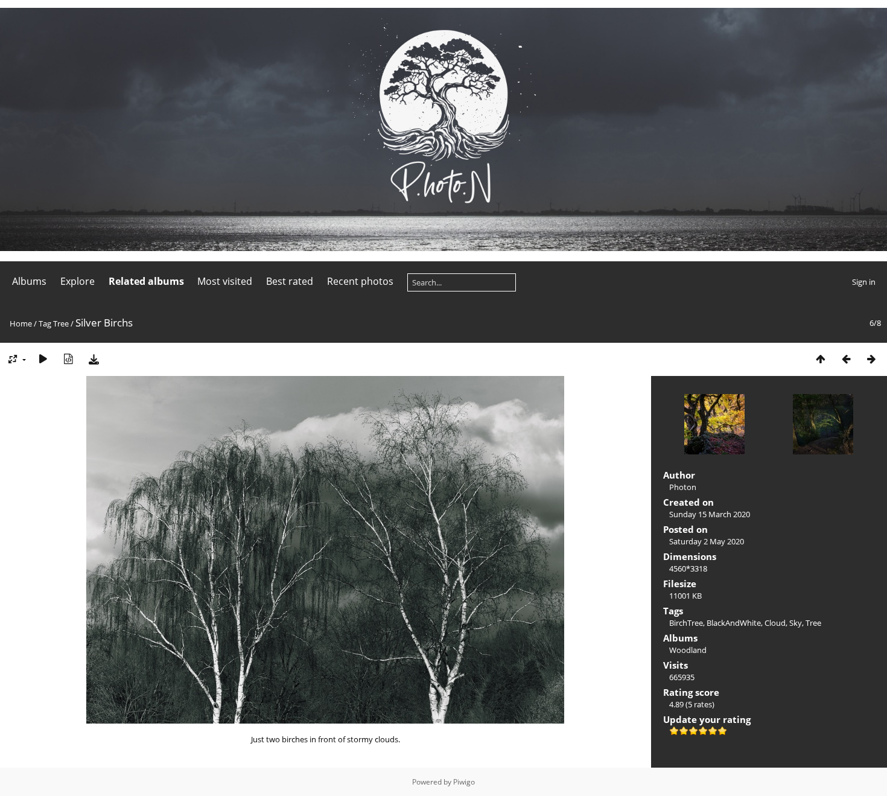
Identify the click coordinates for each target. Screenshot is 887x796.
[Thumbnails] (820, 359)
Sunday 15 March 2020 (709, 514)
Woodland (688, 650)
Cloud (775, 622)
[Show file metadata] (68, 359)
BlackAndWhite (734, 622)
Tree (61, 323)
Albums (29, 281)
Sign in (864, 281)
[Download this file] (93, 359)
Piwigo (464, 782)
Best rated (289, 281)
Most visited (224, 281)
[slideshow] (43, 359)
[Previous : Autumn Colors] (846, 359)
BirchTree (686, 622)
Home (21, 323)
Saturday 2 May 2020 (706, 541)
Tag (45, 323)
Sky (795, 622)
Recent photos (360, 281)
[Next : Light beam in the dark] (871, 359)
